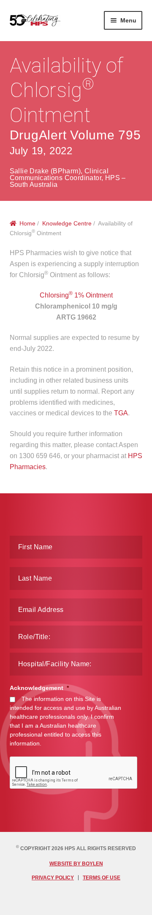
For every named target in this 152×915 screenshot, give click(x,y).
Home (27, 223)
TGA (121, 413)
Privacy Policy (53, 877)
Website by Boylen (76, 864)
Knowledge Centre (67, 223)
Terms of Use (101, 877)
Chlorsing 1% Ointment (76, 295)
